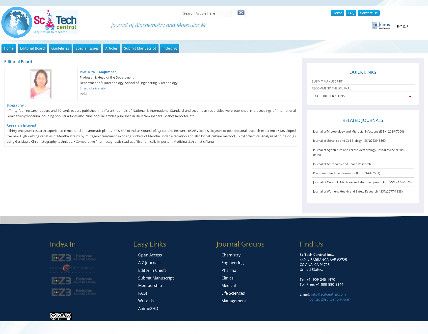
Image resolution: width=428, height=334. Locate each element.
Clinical (228, 278)
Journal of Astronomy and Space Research (342, 164)
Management (233, 301)
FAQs (143, 293)
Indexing (169, 48)
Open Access (150, 255)
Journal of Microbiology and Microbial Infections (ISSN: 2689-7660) (358, 131)
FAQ (351, 13)
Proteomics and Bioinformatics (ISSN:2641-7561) (346, 173)
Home (337, 13)
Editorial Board (32, 48)
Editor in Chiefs (152, 270)
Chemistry (231, 255)
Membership (150, 285)
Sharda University (93, 88)
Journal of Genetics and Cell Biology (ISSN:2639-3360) (350, 141)
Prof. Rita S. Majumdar (98, 72)
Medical (228, 285)
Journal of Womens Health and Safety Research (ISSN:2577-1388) (358, 191)
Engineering (232, 262)
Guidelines (60, 48)
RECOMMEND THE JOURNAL (331, 88)
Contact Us (369, 13)
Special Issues (87, 48)
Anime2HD (148, 308)
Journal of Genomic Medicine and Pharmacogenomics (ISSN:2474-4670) (362, 182)
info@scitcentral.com (328, 294)
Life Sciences (233, 293)
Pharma (228, 270)
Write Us (146, 301)
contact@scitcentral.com (330, 299)
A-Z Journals (149, 262)
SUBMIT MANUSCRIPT (327, 81)
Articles (111, 48)
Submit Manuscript (140, 48)
